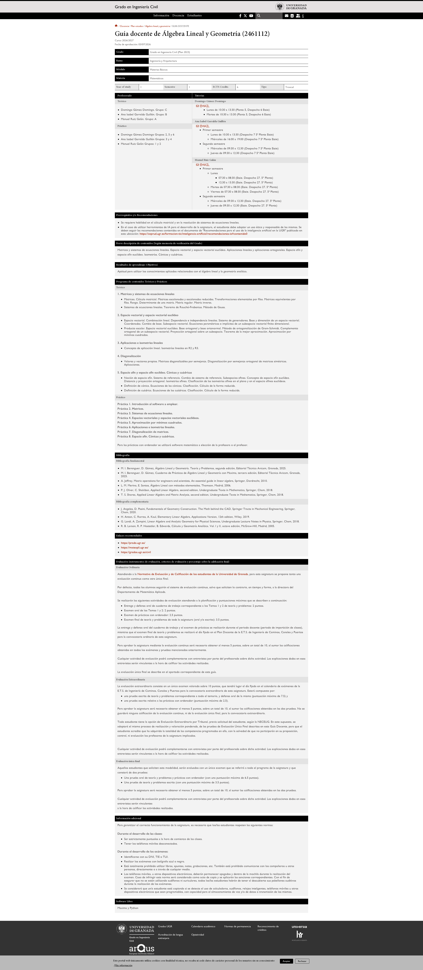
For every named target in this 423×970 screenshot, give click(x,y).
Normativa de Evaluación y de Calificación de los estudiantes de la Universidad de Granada (192, 574)
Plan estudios (137, 26)
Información (161, 15)
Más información (123, 965)
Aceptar (286, 961)
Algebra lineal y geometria (157, 26)
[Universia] (299, 927)
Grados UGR (165, 926)
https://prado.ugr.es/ (133, 543)
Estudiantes (194, 15)
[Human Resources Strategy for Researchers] (299, 936)
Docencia (178, 15)
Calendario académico (203, 926)
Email (205, 106)
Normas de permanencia (237, 926)
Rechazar (302, 961)
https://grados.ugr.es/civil (136, 552)
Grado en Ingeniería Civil (136, 7)
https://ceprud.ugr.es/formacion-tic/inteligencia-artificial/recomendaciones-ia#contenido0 (193, 233)
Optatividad (197, 934)
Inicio (116, 26)
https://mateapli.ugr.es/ (134, 547)
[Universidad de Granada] (291, 6)
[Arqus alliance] (141, 949)
